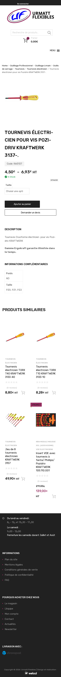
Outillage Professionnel (21, 65)
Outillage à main (43, 65)
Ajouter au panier (22, 204)
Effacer (54, 180)
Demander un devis (30, 212)
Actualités (10, 624)
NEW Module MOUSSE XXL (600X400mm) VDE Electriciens (46, 446)
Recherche (49, 33)
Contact (9, 619)
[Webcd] (30, 673)
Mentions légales (14, 564)
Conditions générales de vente (21, 569)
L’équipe (9, 608)
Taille (8, 185)
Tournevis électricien (37, 69)
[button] (53, 51)
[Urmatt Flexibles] (30, 22)
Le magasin (11, 603)
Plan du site (11, 559)
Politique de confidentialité (19, 574)
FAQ (7, 580)
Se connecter (23, 4)
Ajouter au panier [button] (23, 393)
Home (5, 65)
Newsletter (11, 629)
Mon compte (11, 613)
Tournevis (20, 69)
